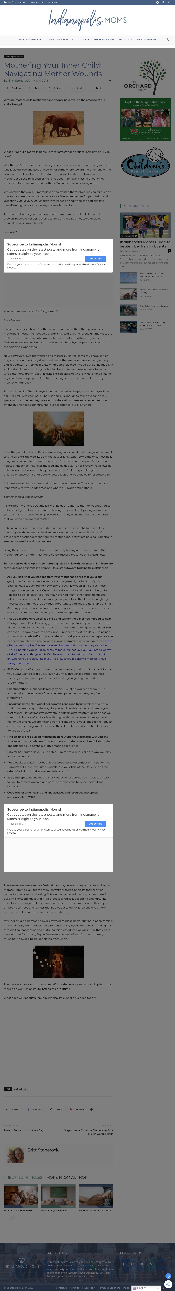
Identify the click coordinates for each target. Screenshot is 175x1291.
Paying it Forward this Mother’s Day (23, 1130)
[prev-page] (6, 1217)
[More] (91, 1109)
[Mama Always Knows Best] (58, 1196)
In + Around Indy (28, 39)
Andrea (125, 251)
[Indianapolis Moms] (87, 20)
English (141, 1288)
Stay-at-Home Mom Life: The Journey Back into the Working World (88, 1132)
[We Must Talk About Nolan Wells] (96, 1196)
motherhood (20, 1089)
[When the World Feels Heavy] (21, 1196)
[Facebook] (151, 2)
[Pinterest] (163, 2)
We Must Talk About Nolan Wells (95, 1210)
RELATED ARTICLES (24, 1177)
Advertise (52, 2)
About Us (124, 39)
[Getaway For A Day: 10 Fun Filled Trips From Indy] (128, 327)
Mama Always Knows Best (54, 1210)
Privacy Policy (88, 1287)
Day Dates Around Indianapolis (155, 306)
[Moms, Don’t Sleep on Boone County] (128, 294)
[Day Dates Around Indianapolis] (128, 310)
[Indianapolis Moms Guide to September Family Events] (145, 225)
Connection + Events (58, 39)
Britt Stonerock (19, 80)
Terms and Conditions (109, 1287)
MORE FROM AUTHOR (67, 1177)
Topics (82, 39)
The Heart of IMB (104, 39)
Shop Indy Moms (146, 39)
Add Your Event (38, 2)
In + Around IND (129, 236)
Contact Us (61, 1287)
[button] (167, 39)
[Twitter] (168, 2)
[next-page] (11, 1217)
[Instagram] (157, 2)
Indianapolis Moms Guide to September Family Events (145, 244)
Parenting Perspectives (14, 56)
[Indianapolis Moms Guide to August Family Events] (128, 277)
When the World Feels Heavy (18, 1210)
